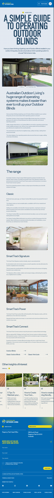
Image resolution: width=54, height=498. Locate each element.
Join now (47, 468)
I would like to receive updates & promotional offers (14, 463)
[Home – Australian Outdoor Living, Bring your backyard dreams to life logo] (8, 4)
